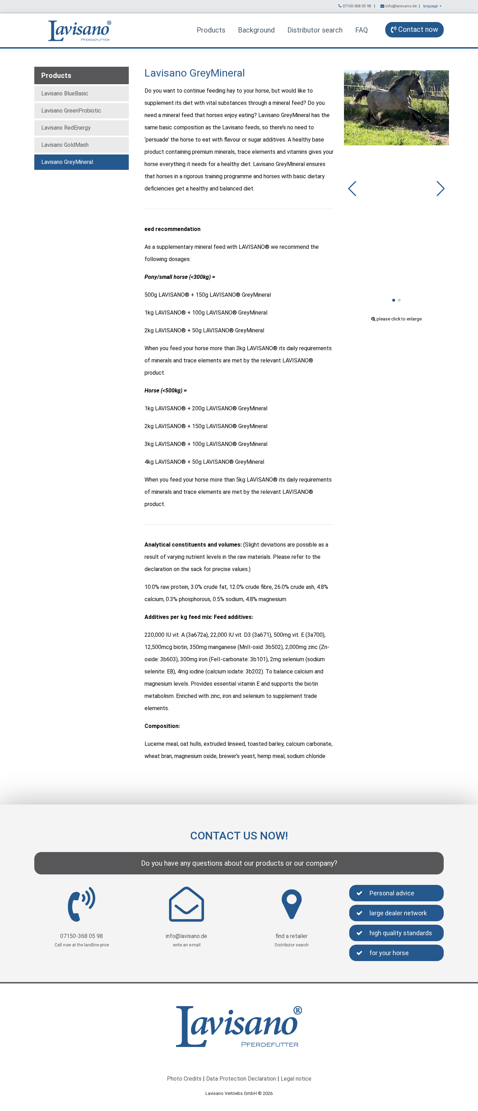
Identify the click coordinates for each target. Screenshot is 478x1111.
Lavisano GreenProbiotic (71, 110)
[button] (393, 300)
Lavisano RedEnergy (66, 127)
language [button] (430, 6)
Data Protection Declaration (241, 1078)
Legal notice (296, 1078)
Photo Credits (184, 1078)
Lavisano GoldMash (65, 145)
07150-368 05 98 (357, 6)
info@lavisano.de (401, 6)
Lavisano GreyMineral (67, 162)
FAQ (361, 30)
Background (256, 30)
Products (211, 30)
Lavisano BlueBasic (64, 93)
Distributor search (315, 30)
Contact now (417, 29)
